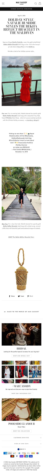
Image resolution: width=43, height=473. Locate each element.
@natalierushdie (14, 136)
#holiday (18, 145)
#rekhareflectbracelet (18, 138)
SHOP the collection (21, 431)
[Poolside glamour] (21, 409)
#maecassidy (22, 143)
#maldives (30, 143)
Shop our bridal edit (21, 356)
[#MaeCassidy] (21, 372)
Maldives (31, 47)
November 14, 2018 (21, 152)
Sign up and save (21, 443)
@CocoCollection (14, 140)
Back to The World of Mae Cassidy (23, 311)
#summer (24, 145)
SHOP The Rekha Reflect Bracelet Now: (21, 237)
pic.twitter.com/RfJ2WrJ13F (21, 147)
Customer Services (21, 437)
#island (32, 140)
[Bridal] (21, 334)
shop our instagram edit (21, 393)
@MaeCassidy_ (29, 136)
